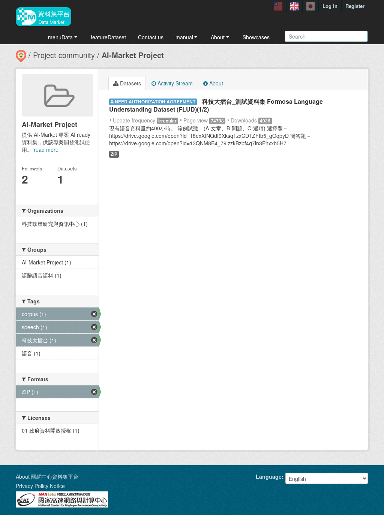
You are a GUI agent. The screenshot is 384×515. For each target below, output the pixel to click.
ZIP (114, 154)
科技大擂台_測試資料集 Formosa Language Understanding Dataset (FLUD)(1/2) (216, 105)
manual (184, 37)
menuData (60, 37)
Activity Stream (174, 83)
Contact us (151, 37)
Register (354, 5)
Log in (330, 5)
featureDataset (108, 37)
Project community (64, 54)
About (218, 37)
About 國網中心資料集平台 (47, 476)
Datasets (129, 83)
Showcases (256, 37)
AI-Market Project (133, 54)
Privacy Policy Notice (40, 486)
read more (46, 149)
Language (269, 476)
